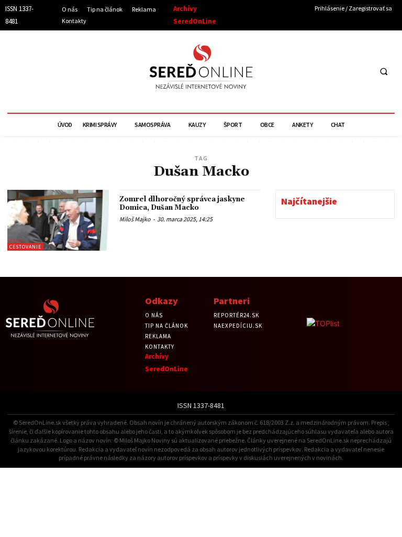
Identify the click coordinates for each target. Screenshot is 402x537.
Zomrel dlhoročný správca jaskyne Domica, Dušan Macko (182, 203)
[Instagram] (341, 71)
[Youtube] (361, 71)
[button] (384, 71)
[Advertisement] (102, 69)
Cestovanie (25, 246)
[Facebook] (322, 71)
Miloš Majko (135, 219)
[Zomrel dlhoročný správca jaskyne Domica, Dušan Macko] (58, 220)
